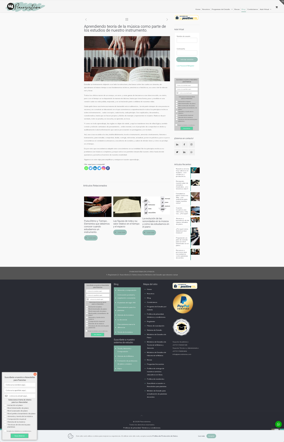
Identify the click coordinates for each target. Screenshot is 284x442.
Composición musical (185, 115)
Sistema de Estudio (154, 330)
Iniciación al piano (184, 101)
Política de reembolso (155, 379)
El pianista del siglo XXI (126, 303)
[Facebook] (108, 168)
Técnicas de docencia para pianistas (187, 120)
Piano (119, 369)
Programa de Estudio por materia (156, 308)
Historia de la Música (125, 356)
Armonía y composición (126, 290)
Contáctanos (152, 302)
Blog (149, 298)
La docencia (122, 320)
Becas (149, 360)
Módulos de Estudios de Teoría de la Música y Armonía (156, 345)
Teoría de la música (125, 332)
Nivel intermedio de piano (186, 103)
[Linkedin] (95, 168)
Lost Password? (182, 66)
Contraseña (181, 49)
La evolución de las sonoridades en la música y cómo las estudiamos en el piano (155, 222)
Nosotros (150, 294)
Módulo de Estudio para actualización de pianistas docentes (157, 394)
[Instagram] (104, 168)
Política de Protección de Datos (165, 436)
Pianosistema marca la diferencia (126, 325)
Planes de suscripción (155, 326)
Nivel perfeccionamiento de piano (187, 108)
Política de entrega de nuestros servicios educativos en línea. (155, 371)
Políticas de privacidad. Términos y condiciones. (142, 428)
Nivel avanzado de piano (186, 105)
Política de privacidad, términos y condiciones (156, 315)
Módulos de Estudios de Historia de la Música (156, 354)
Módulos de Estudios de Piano (156, 336)
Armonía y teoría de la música (185, 112)
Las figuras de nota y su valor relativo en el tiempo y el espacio (126, 224)
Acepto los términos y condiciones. (19, 431)
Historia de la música (185, 117)
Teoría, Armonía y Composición (124, 350)
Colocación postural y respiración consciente (126, 296)
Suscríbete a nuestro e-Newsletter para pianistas (156, 384)
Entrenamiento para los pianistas (126, 308)
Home (149, 289)
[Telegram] (99, 168)
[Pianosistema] (25, 7)
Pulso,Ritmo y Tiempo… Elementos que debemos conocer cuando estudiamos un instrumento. (97, 226)
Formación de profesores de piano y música (127, 362)
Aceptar (211, 436)
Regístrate (151, 321)
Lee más (201, 436)
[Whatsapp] (86, 168)
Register (191, 66)
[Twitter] (91, 168)
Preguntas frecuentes (155, 364)
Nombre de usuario (183, 36)
